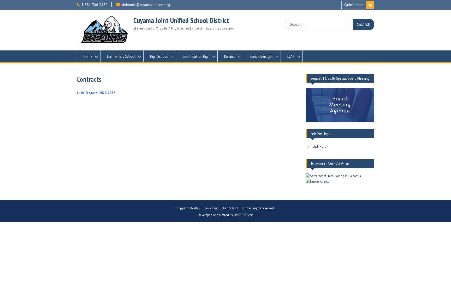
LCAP (291, 56)
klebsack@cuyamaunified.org (145, 5)
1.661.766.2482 (94, 5)
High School (159, 56)
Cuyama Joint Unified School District (181, 20)
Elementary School (121, 56)
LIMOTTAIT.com (243, 215)
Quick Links (353, 5)
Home (88, 56)
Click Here (319, 146)
